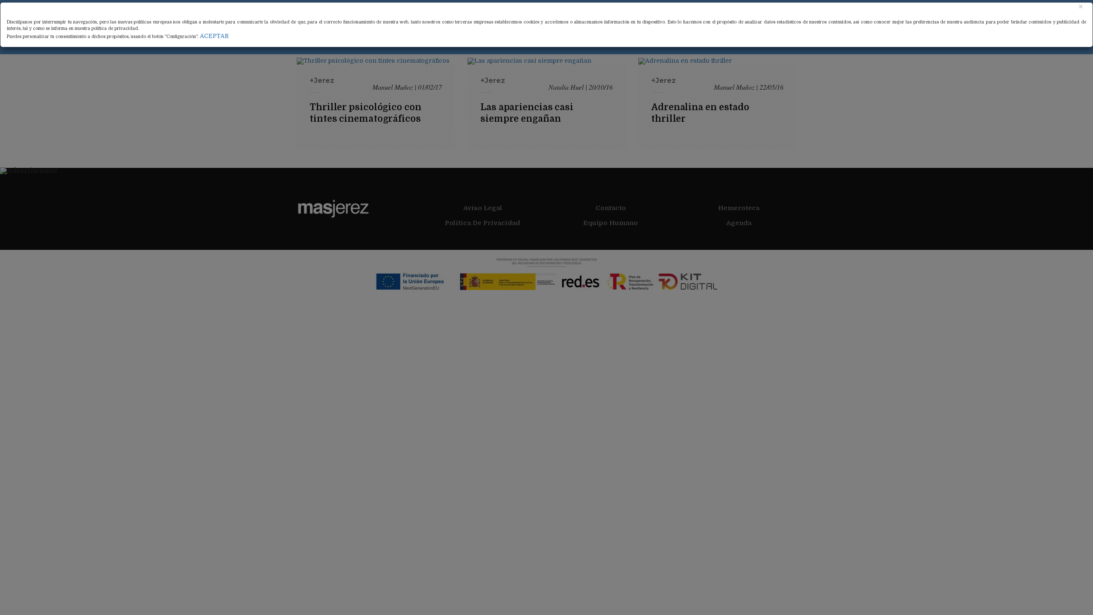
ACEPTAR (214, 35)
